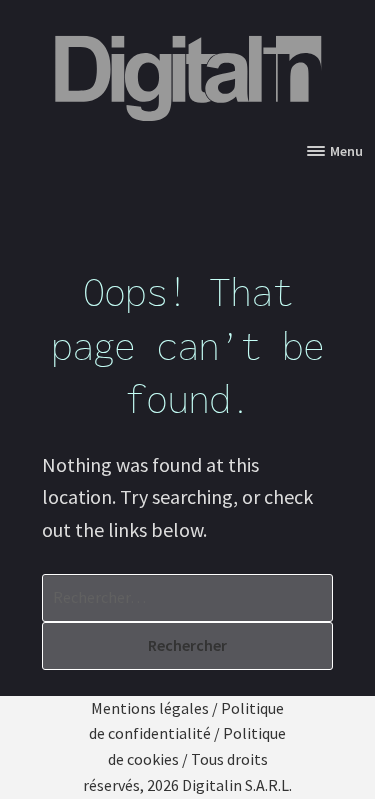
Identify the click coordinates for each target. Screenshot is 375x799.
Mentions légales (150, 708)
